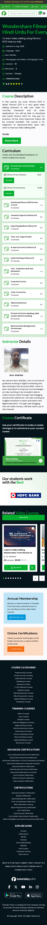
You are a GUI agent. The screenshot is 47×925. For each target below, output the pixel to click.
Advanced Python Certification (23, 766)
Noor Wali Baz (10, 55)
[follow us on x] (15, 887)
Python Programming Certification (23, 807)
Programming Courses (23, 673)
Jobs (35, 7)
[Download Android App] (13, 895)
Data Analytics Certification (23, 781)
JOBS (30, 863)
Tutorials (23, 840)
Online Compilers (21, 7)
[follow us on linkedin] (30, 887)
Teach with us (23, 854)
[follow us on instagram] (37, 887)
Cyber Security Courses (23, 678)
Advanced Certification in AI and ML (23, 772)
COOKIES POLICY (20, 870)
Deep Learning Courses (23, 725)
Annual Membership (23, 843)
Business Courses (23, 684)
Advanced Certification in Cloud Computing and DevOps (23, 761)
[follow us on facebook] (9, 887)
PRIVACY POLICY (22, 866)
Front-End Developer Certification (23, 802)
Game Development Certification (23, 799)
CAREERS (23, 863)
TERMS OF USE (10, 866)
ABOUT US (6, 863)
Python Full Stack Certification (23, 778)
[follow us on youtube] (23, 887)
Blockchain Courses (23, 743)
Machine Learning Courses (23, 728)
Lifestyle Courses (23, 690)
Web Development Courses (23, 693)
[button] (3, 578)
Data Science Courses (23, 731)
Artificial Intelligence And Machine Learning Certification (23, 819)
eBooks (23, 837)
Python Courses (23, 714)
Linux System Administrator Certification (23, 816)
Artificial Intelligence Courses (23, 722)
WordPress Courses (23, 702)
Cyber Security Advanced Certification (23, 769)
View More (23, 517)
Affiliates (23, 846)
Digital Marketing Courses (23, 699)
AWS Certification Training (23, 804)
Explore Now (17, 649)
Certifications (23, 834)
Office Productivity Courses (23, 696)
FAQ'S (30, 870)
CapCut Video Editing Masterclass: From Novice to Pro (18, 553)
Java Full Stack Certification (23, 775)
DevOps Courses (23, 720)
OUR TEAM (15, 863)
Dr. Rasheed (11, 556)
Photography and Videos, (16, 59)
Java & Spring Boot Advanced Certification (23, 755)
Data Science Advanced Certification (23, 758)
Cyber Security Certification (23, 813)
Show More (11, 140)
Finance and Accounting (23, 676)
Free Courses (23, 849)
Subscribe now (18, 617)
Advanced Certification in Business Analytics (23, 764)
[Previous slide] (35, 578)
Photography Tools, (35, 59)
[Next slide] (42, 578)
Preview (9, 180)
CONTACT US (39, 863)
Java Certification (23, 810)
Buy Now (17, 567)
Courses (23, 831)
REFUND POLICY (35, 866)
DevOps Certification (23, 796)
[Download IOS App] (34, 895)
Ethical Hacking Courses (23, 737)
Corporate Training (23, 851)
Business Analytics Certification (23, 793)
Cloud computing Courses (23, 734)
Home (6, 7)
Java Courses (23, 717)
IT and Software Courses (23, 687)
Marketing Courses (23, 681)
